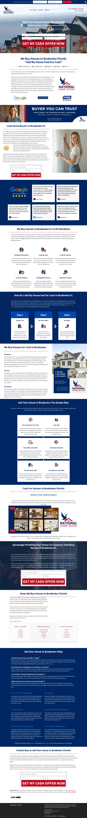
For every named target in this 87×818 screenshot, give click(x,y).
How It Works (33, 10)
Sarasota (67, 632)
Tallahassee (66, 637)
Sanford (66, 631)
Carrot (63, 816)
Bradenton (17, 600)
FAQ (76, 10)
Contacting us (40, 792)
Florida (20, 629)
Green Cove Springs (44, 631)
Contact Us (81, 10)
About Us (47, 10)
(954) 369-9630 (80, 9)
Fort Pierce (20, 637)
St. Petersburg (67, 635)
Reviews (40, 10)
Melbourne (43, 635)
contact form (19, 769)
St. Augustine (67, 634)
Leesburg (44, 634)
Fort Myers (20, 635)
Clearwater (20, 632)
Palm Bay (67, 629)
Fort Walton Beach (44, 629)
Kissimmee (43, 632)
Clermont (21, 634)
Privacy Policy (13, 805)
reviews (34, 760)
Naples (43, 637)
